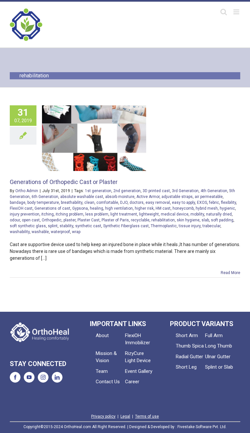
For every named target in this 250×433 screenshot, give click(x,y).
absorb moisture (119, 196)
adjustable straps (177, 196)
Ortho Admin (26, 191)
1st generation (98, 191)
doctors (137, 202)
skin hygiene (188, 220)
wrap (76, 232)
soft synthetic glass (28, 226)
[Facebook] (15, 377)
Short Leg (186, 367)
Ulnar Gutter (217, 357)
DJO (124, 202)
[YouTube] (29, 377)
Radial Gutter (189, 357)
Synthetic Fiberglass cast (126, 226)
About (102, 335)
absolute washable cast (81, 196)
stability (66, 226)
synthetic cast (88, 226)
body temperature (43, 202)
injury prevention (24, 214)
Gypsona (80, 208)
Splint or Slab (219, 367)
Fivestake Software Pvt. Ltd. (202, 427)
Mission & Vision (106, 357)
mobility (197, 214)
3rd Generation (185, 191)
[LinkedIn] (57, 377)
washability (20, 232)
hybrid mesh (207, 208)
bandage (17, 202)
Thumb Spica (190, 346)
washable (40, 232)
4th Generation (214, 191)
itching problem (69, 214)
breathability (71, 202)
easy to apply (183, 202)
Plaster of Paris (115, 220)
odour (15, 220)
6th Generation (45, 196)
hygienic (227, 208)
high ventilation (119, 208)
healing (96, 208)
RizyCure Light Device (138, 357)
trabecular (211, 226)
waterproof (60, 232)
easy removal (158, 202)
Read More (230, 272)
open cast (31, 220)
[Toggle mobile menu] (236, 11)
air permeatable (209, 196)
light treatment (123, 214)
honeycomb (183, 208)
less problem (96, 214)
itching (47, 214)
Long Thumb (218, 346)
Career (132, 382)
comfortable (107, 202)
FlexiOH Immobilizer (137, 339)
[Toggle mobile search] (223, 11)
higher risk (144, 208)
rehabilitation (163, 220)
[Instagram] (43, 377)
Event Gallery (138, 371)
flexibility (228, 202)
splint (53, 226)
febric (214, 202)
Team (102, 371)
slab (205, 220)
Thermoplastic (164, 226)
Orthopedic (52, 220)
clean (89, 202)
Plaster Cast (88, 220)
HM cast (163, 208)
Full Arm (214, 335)
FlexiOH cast (21, 208)
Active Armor (148, 196)
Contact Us (108, 382)
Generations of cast (52, 208)
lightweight (149, 214)
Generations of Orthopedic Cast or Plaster (64, 181)
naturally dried (219, 214)
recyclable (140, 220)
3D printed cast (156, 191)
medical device (174, 214)
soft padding (222, 220)
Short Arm (187, 335)
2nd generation (127, 191)
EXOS (202, 202)
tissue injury (190, 226)
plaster (69, 220)
